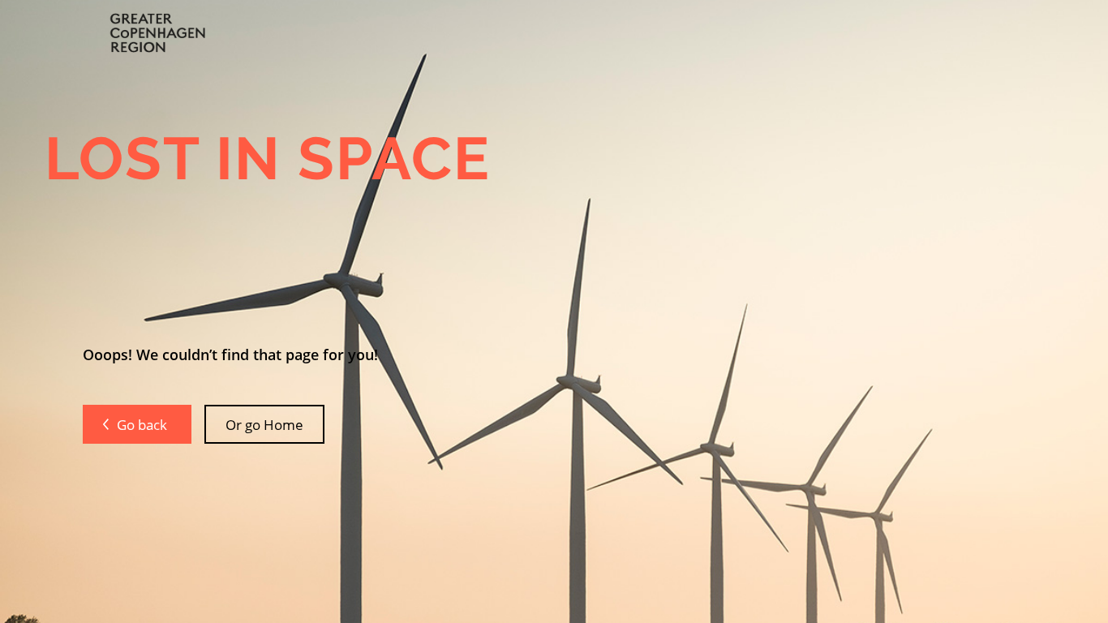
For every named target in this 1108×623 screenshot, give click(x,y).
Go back (143, 424)
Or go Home (264, 424)
